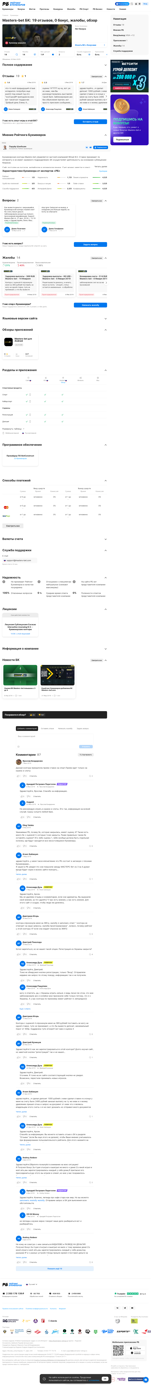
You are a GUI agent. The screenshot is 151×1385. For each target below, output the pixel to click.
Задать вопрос (90, 244)
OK (105, 1379)
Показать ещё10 (55, 1269)
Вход (145, 4)
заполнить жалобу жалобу (32, 1200)
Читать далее (21, 874)
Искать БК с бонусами (85, 45)
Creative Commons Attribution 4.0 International (49, 1360)
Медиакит (62, 1309)
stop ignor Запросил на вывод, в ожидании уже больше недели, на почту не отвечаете (55, 209)
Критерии (103, 171)
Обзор (63, 382)
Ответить (33, 776)
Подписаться (122, 139)
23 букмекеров (20, 458)
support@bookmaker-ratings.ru (76, 1351)
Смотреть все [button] (13, 526)
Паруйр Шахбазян (17, 146)
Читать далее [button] (100, 166)
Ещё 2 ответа (25, 1009)
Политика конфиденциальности (37, 1309)
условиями (94, 1380)
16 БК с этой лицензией (20, 634)
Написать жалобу (90, 305)
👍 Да (32, 715)
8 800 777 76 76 (50, 1351)
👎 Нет (41, 715)
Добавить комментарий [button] (27, 728)
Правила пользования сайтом (12, 1309)
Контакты (53, 1309)
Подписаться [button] (102, 147)
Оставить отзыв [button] (47, 728)
